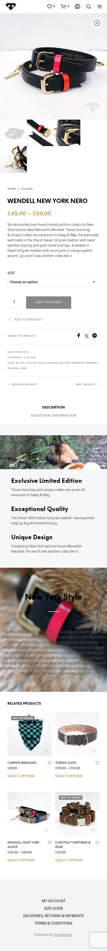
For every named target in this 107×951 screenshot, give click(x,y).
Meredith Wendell (85, 363)
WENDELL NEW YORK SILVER (23, 844)
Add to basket (49, 302)
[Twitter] (88, 336)
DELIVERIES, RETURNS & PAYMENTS (53, 915)
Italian (52, 363)
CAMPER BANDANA (21, 763)
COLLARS (27, 189)
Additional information (53, 415)
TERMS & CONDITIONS (53, 923)
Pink (24, 368)
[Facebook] (80, 336)
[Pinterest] (96, 336)
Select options (21, 776)
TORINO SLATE (65, 763)
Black (20, 363)
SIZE (11, 273)
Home (11, 189)
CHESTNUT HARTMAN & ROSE (73, 844)
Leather (64, 363)
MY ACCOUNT (53, 901)
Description (53, 407)
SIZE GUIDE (53, 908)
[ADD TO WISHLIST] (49, 763)
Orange (13, 368)
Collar (31, 363)
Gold (42, 363)
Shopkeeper (63, 935)
